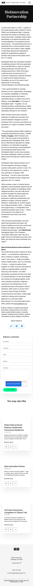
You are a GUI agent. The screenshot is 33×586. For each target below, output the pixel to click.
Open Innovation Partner (14, 466)
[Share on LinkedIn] (16, 326)
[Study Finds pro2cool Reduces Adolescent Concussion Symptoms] (16, 414)
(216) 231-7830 (16, 570)
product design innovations (19, 316)
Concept (20, 581)
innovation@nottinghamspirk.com (16, 573)
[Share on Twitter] (11, 326)
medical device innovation (18, 310)
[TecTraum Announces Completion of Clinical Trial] (16, 499)
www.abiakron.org (20, 304)
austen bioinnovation (13, 312)
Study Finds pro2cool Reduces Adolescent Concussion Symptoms (14, 427)
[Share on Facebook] (22, 326)
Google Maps (15, 563)
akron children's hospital (11, 308)
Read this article (8, 442)
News (3, 312)
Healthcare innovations (16, 314)
